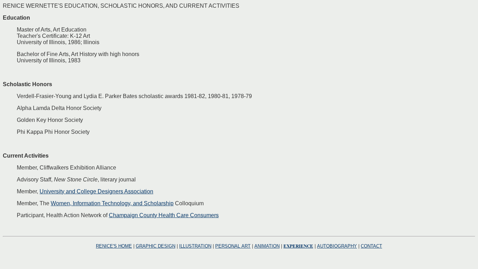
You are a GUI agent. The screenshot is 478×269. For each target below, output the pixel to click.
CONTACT (371, 246)
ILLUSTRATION (195, 246)
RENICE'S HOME (114, 246)
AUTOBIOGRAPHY (337, 246)
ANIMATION (267, 246)
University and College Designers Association (96, 191)
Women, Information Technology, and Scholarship (112, 203)
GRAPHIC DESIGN (155, 246)
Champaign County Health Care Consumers (164, 215)
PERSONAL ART (233, 246)
